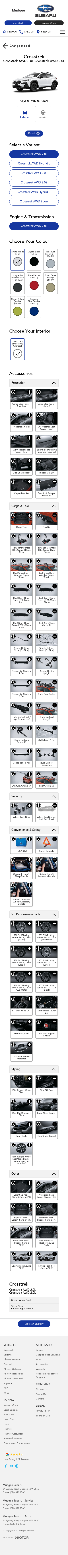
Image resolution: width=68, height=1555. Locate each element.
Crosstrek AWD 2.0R (34, 173)
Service (39, 1350)
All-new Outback (12, 1369)
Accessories (42, 1364)
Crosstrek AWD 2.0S (34, 182)
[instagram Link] (17, 1466)
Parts (38, 1360)
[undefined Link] (11, 1466)
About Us (41, 1394)
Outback (8, 1364)
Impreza (8, 1384)
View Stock (18, 23)
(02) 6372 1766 (17, 1492)
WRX (6, 1393)
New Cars (9, 1415)
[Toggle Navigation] (62, 32)
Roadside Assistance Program (47, 1375)
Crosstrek (8, 1350)
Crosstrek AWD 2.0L (34, 154)
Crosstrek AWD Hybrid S (34, 192)
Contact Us (42, 1389)
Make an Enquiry (34, 1324)
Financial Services (13, 1439)
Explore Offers (49, 23)
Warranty (40, 1369)
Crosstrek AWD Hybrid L (34, 163)
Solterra (8, 1355)
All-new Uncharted (13, 1379)
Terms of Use (43, 1416)
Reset (31, 133)
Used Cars (9, 1419)
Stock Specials (11, 1410)
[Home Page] (34, 10)
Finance (8, 1429)
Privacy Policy (43, 1411)
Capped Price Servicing (48, 1355)
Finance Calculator (13, 1434)
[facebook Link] (6, 1466)
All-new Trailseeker (13, 1374)
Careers (40, 1399)
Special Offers (11, 1405)
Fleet (6, 1424)
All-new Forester (12, 1360)
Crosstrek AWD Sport (34, 201)
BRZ (6, 1388)
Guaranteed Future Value (17, 1443)
